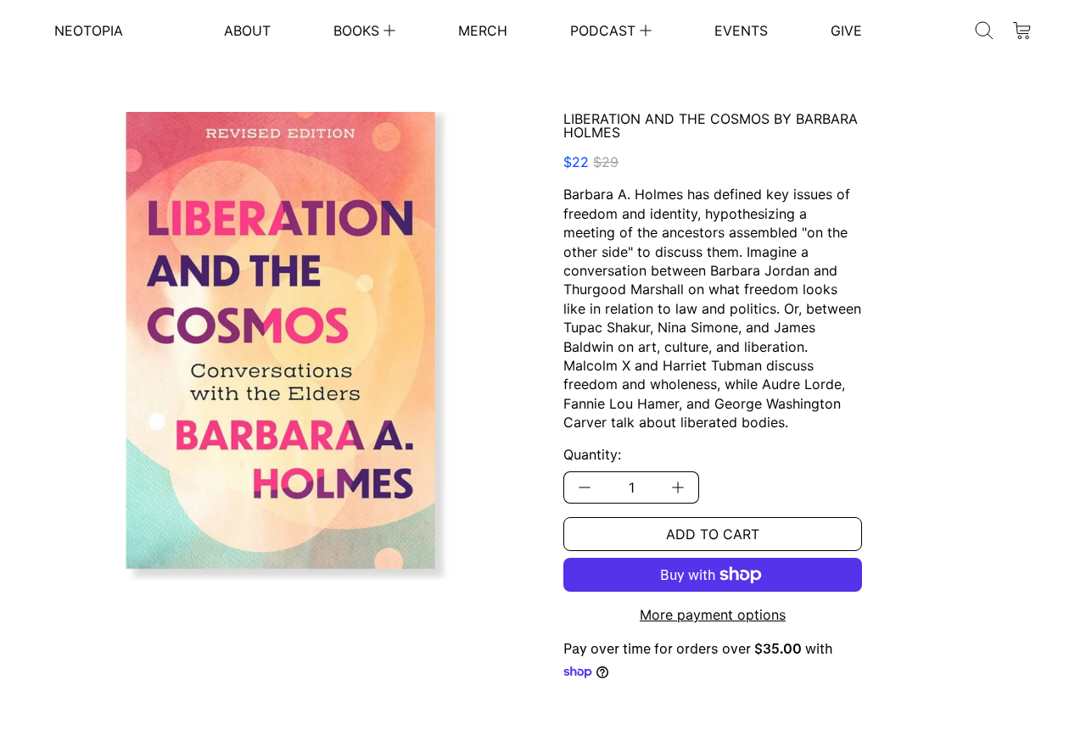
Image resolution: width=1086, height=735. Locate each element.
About (247, 30)
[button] (984, 30)
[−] (584, 487)
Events (741, 30)
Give (846, 30)
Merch (482, 30)
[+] (678, 487)
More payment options (713, 614)
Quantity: (592, 454)
